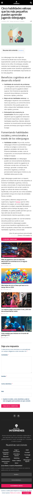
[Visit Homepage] (16, 2)
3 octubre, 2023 (5, 21)
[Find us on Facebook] (14, 415)
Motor (16, 463)
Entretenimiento (5, 459)
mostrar (21, 50)
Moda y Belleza (16, 460)
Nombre (4, 376)
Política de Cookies (15, 493)
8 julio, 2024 (5, 313)
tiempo (18, 202)
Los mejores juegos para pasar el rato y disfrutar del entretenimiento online (16, 310)
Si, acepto (26, 493)
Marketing (16, 458)
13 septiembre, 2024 (6, 289)
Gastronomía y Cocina (6, 462)
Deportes (5, 450)
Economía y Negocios (6, 453)
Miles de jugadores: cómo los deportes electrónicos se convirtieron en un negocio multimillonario (14, 261)
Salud (27, 450)
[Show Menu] (2, 2)
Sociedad (27, 452)
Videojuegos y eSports (9, 256)
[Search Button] (31, 2)
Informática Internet (16, 454)
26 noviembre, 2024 (6, 265)
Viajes (27, 457)
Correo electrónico (7, 384)
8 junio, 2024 (5, 337)
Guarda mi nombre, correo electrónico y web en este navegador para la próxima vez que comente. (16, 400)
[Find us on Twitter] (18, 416)
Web (2, 391)
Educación (6, 456)
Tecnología (27, 455)
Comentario (5, 355)
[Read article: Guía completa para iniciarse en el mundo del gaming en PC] (16, 324)
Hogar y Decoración (16, 450)
